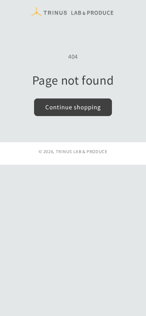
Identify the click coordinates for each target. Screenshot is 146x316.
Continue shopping (73, 107)
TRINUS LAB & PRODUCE (81, 151)
